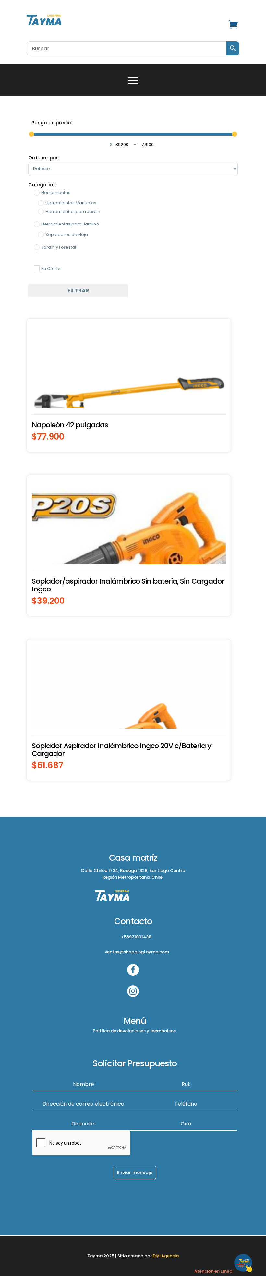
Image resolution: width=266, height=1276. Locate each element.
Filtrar (78, 290)
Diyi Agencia (166, 1256)
